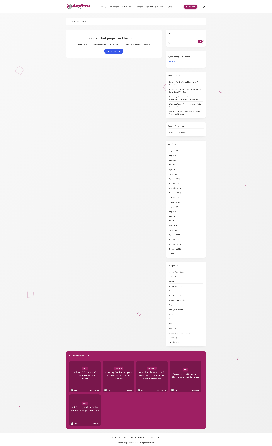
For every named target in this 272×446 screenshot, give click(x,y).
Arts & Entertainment (110, 7)
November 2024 (175, 249)
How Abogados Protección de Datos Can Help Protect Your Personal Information (184, 97)
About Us (122, 437)
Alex (75, 390)
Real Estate (173, 328)
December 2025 (175, 188)
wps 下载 (171, 62)
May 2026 (172, 165)
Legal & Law (174, 305)
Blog (131, 437)
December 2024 (175, 244)
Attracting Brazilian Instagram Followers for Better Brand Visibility (185, 90)
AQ (109, 390)
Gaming (172, 291)
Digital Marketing (175, 286)
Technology (173, 337)
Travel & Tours (174, 342)
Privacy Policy (153, 437)
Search (171, 33)
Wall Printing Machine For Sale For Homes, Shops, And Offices (85, 409)
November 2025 (175, 193)
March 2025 (173, 230)
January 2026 (174, 183)
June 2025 (173, 216)
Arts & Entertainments (177, 272)
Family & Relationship (155, 7)
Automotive (127, 7)
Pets (170, 323)
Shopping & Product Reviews (180, 333)
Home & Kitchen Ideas (177, 300)
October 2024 (174, 253)
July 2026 (172, 155)
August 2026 (174, 151)
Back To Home (115, 51)
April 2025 (173, 225)
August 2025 (174, 207)
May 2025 (172, 221)
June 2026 (173, 160)
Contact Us (140, 437)
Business (139, 7)
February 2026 (174, 179)
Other (171, 314)
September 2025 (175, 202)
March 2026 (173, 174)
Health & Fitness (175, 295)
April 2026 (173, 169)
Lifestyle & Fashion (176, 309)
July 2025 (172, 211)
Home (113, 437)
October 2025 (174, 197)
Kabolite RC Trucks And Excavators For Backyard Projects (85, 375)
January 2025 (174, 239)
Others (171, 7)
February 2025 (174, 235)
